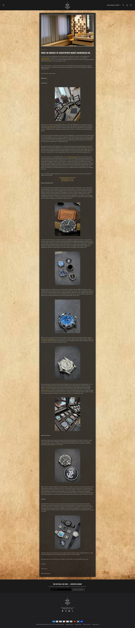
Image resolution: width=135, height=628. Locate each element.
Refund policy (96, 624)
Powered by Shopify (59, 624)
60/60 (86, 149)
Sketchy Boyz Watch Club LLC (47, 624)
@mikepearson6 (72, 156)
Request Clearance (78, 589)
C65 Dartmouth (64, 179)
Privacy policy (78, 624)
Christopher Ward (45, 58)
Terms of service (87, 624)
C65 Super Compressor (64, 177)
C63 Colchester (64, 180)
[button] (3, 5)
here (74, 177)
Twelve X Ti (48, 390)
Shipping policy (69, 624)
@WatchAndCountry (45, 59)
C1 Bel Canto (50, 127)
